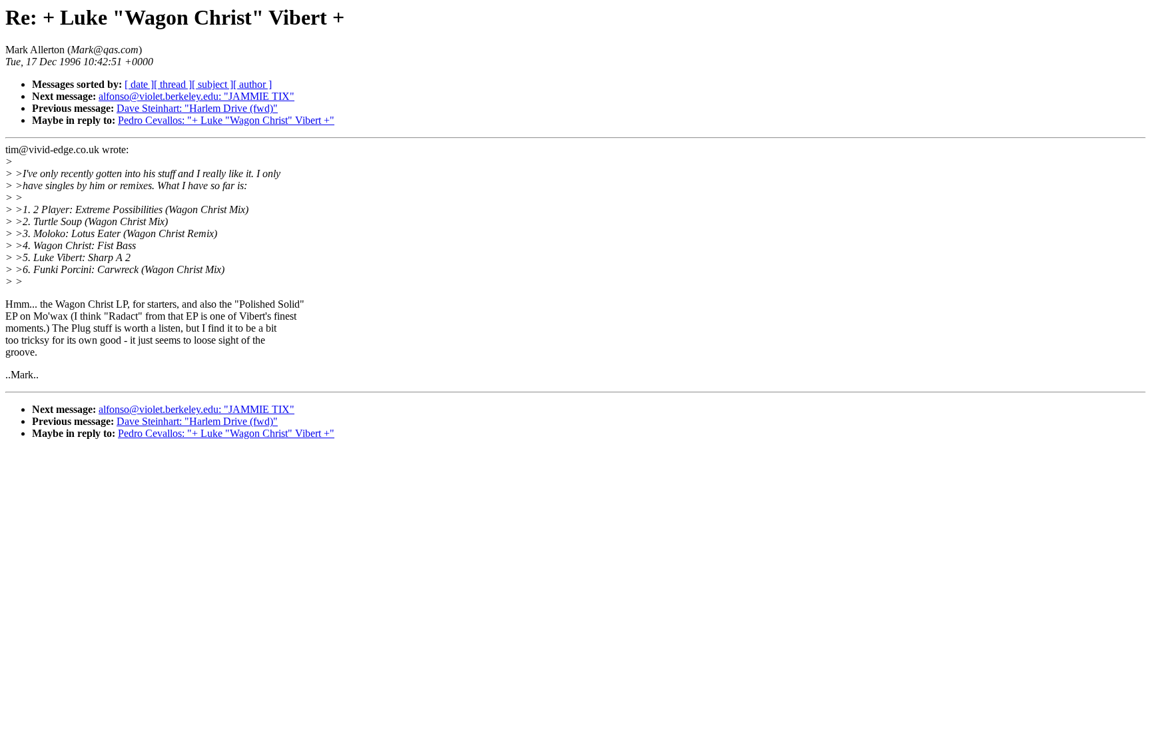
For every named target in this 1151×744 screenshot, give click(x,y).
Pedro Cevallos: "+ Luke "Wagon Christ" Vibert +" (226, 120)
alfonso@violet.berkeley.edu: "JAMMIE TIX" (196, 96)
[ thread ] (173, 84)
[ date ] (139, 84)
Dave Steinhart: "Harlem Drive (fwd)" (197, 108)
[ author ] (252, 84)
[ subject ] (212, 84)
